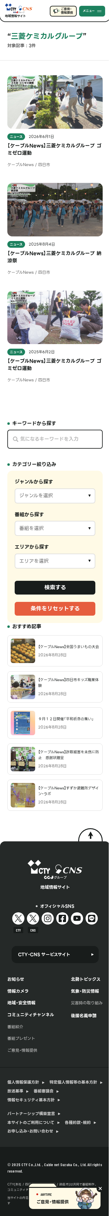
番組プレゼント (21, 1038)
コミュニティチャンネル (30, 1014)
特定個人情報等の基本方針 (73, 1082)
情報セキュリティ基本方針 (31, 1100)
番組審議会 (43, 1091)
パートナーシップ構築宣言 (31, 1114)
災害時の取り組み (87, 1003)
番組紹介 (15, 1027)
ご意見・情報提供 (67, 10)
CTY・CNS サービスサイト (44, 954)
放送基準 (15, 1091)
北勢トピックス (86, 979)
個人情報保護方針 (23, 1082)
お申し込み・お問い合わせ (30, 1131)
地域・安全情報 (21, 1002)
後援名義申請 (84, 1015)
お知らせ (15, 979)
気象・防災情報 (85, 991)
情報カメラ (18, 991)
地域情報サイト (15, 16)
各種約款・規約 (78, 1123)
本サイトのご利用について (30, 1123)
